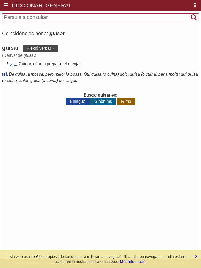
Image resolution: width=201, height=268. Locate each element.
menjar (74, 64)
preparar (55, 64)
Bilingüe (77, 101)
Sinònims (103, 101)
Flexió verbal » (40, 48)
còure (38, 64)
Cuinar (25, 64)
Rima (126, 101)
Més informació (133, 261)
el (65, 64)
